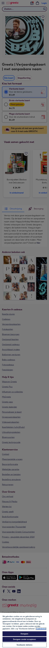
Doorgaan (24, 634)
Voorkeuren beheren (24, 645)
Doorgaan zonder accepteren (24, 639)
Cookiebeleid (41, 629)
